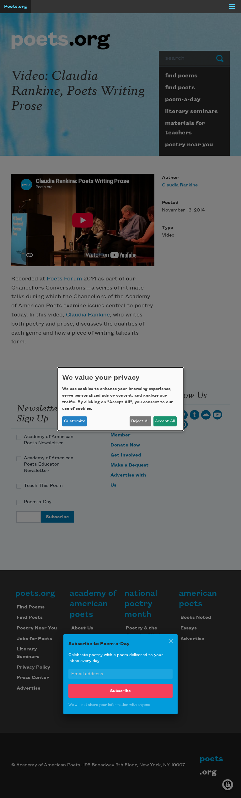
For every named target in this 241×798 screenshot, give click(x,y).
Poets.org (15, 6)
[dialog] (120, 398)
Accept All (165, 421)
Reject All (140, 421)
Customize (74, 421)
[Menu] (232, 6)
